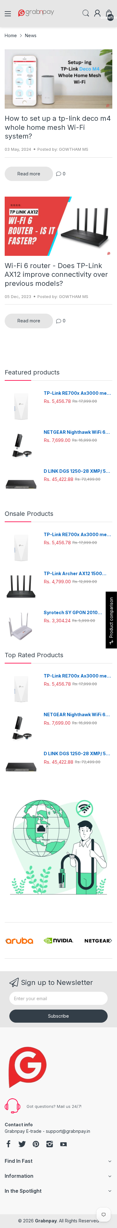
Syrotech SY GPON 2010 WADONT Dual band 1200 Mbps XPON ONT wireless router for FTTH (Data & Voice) (77, 613)
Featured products (32, 372)
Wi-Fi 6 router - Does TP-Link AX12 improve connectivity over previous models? (56, 274)
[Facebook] (8, 1144)
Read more (28, 173)
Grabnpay (46, 1220)
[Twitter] (22, 1144)
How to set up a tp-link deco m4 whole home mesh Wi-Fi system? (58, 127)
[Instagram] (49, 1144)
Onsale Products (29, 513)
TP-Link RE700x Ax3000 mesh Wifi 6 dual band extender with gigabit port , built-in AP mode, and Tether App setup (78, 393)
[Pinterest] (36, 1144)
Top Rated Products (34, 655)
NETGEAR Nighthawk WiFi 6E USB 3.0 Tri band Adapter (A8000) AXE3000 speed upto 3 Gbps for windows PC (78, 432)
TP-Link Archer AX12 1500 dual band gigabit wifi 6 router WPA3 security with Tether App (77, 574)
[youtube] (63, 1144)
